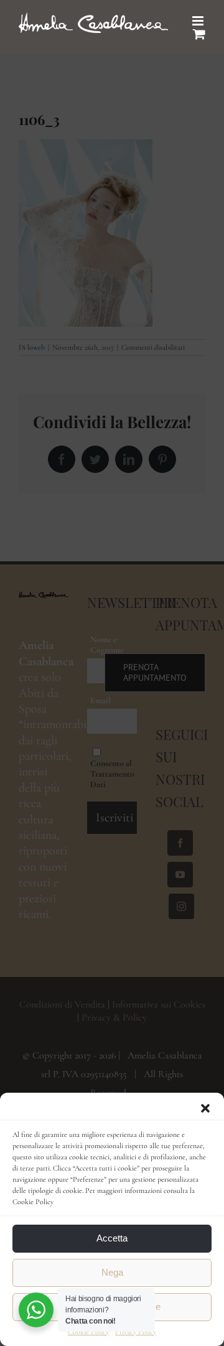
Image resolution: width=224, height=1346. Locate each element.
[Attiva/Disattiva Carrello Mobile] (199, 33)
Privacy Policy (135, 1331)
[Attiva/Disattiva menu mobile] (198, 20)
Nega (112, 1272)
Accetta (112, 1238)
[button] (205, 1108)
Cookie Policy (88, 1331)
